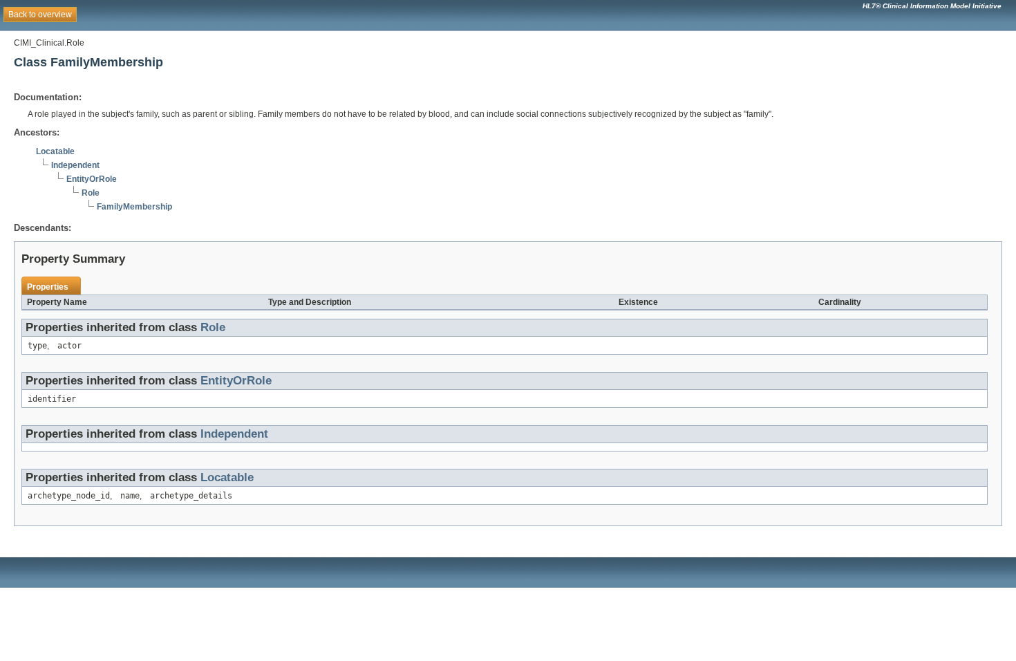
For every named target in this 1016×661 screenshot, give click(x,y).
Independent (75, 165)
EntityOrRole (91, 179)
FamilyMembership (134, 207)
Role (91, 193)
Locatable (55, 151)
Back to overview (40, 14)
